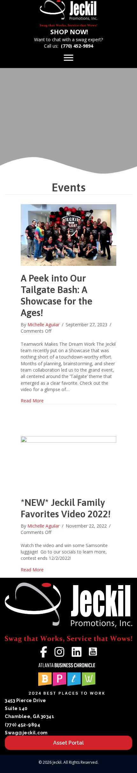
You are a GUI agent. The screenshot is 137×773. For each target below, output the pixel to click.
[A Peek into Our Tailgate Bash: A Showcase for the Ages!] (68, 234)
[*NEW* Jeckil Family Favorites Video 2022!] (68, 463)
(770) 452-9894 (77, 46)
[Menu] (68, 57)
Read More (32, 401)
